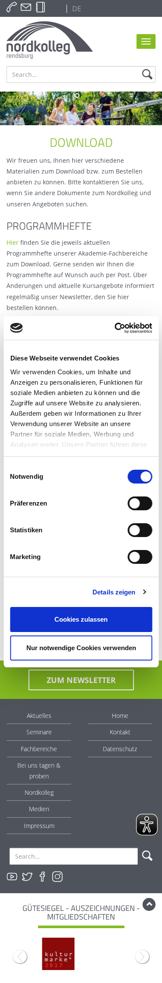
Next (142, 956)
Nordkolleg (39, 792)
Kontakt (120, 732)
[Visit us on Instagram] (57, 877)
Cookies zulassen (81, 619)
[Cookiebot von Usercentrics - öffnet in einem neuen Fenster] (115, 328)
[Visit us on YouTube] (12, 877)
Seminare (39, 732)
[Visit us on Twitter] (27, 877)
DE (75, 8)
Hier (12, 242)
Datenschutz (120, 749)
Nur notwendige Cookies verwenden (81, 647)
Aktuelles (39, 715)
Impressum (39, 826)
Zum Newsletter (81, 680)
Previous (20, 956)
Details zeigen (113, 592)
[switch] (139, 503)
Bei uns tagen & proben (38, 770)
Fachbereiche (39, 749)
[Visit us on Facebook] (42, 877)
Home (120, 715)
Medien (39, 809)
